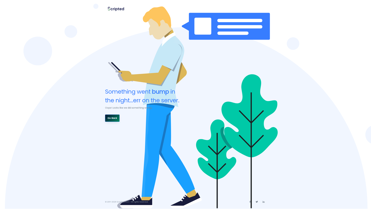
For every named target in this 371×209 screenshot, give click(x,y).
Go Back (112, 118)
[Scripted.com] (116, 9)
